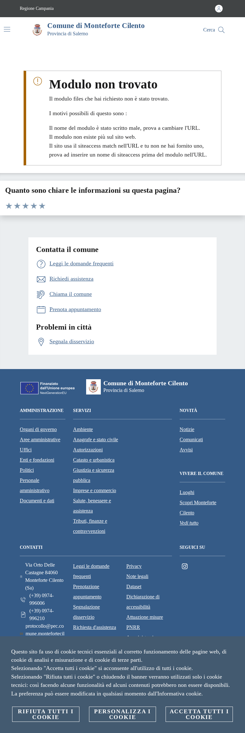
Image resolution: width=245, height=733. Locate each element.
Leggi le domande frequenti (91, 571)
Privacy (134, 566)
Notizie (187, 429)
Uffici (26, 449)
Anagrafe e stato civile (95, 439)
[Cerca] (221, 30)
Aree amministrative (40, 439)
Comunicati (191, 439)
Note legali (137, 576)
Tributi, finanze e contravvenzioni (90, 526)
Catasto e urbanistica (94, 460)
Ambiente (83, 429)
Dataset (133, 586)
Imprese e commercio (94, 490)
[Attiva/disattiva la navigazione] (7, 29)
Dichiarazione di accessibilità (143, 602)
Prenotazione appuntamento (87, 591)
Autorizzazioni (88, 449)
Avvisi (186, 449)
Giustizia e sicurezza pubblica (93, 475)
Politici (27, 470)
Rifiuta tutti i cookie (45, 714)
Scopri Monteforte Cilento (198, 507)
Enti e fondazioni (37, 460)
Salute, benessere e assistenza (92, 505)
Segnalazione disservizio (86, 612)
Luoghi (187, 492)
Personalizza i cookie (122, 714)
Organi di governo (38, 429)
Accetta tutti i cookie (199, 714)
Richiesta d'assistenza (94, 627)
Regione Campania (37, 8)
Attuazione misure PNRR (144, 622)
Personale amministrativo (34, 485)
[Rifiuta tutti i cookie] (237, 646)
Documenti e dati (37, 500)
